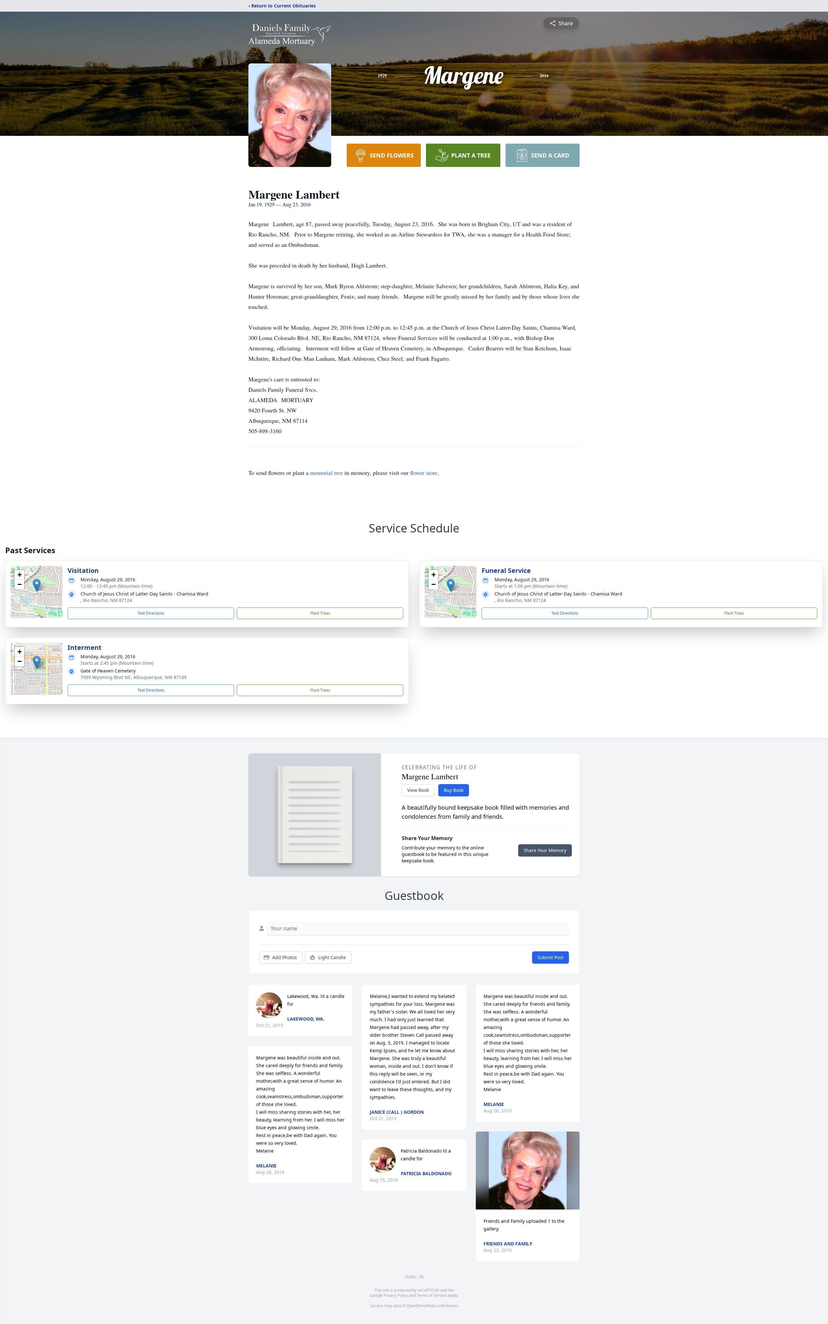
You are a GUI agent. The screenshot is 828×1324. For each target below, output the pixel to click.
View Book (418, 790)
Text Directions (150, 613)
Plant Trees (320, 613)
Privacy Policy (396, 1295)
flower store (423, 472)
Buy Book (453, 790)
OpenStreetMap (421, 1305)
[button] (37, 585)
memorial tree (326, 472)
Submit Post (550, 957)
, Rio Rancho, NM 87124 (106, 600)
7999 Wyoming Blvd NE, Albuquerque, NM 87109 (134, 677)
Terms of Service (432, 1295)
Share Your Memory (545, 850)
